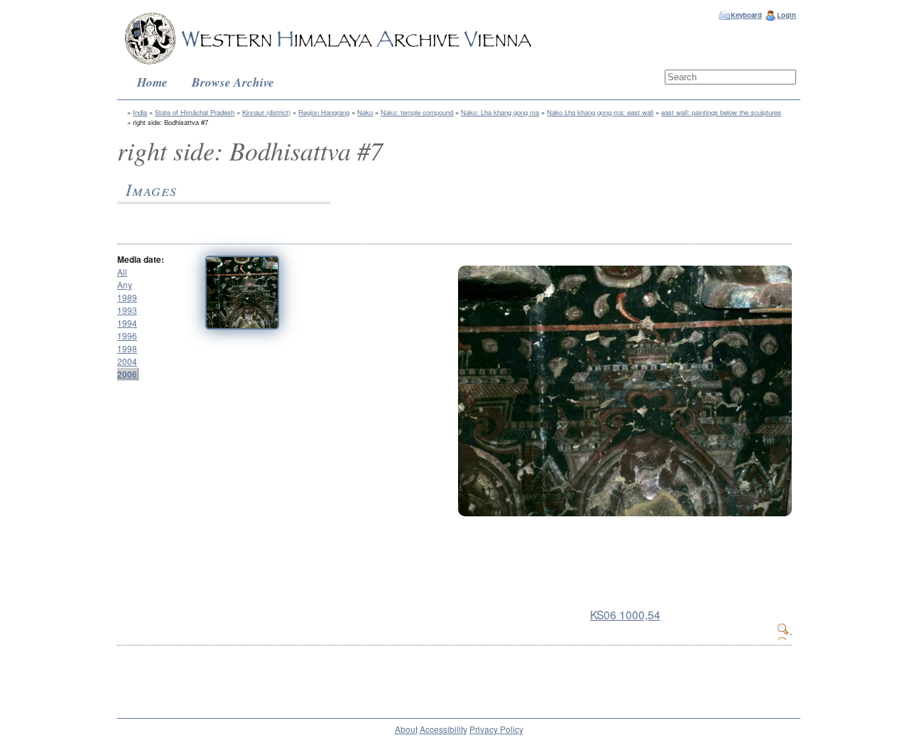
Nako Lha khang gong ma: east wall (600, 112)
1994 (127, 323)
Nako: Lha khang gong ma (500, 112)
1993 (127, 310)
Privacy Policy (496, 729)
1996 (127, 336)
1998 (127, 348)
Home (152, 82)
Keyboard (746, 15)
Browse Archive (233, 82)
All (122, 272)
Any (124, 284)
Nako (365, 112)
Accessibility (443, 729)
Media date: (140, 259)
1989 (127, 297)
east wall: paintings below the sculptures (721, 112)
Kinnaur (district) (266, 112)
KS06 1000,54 (625, 614)
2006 (127, 374)
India (140, 112)
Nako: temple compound (417, 112)
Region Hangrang (323, 112)
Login (786, 15)
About (406, 729)
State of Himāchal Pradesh (194, 112)
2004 (127, 361)
